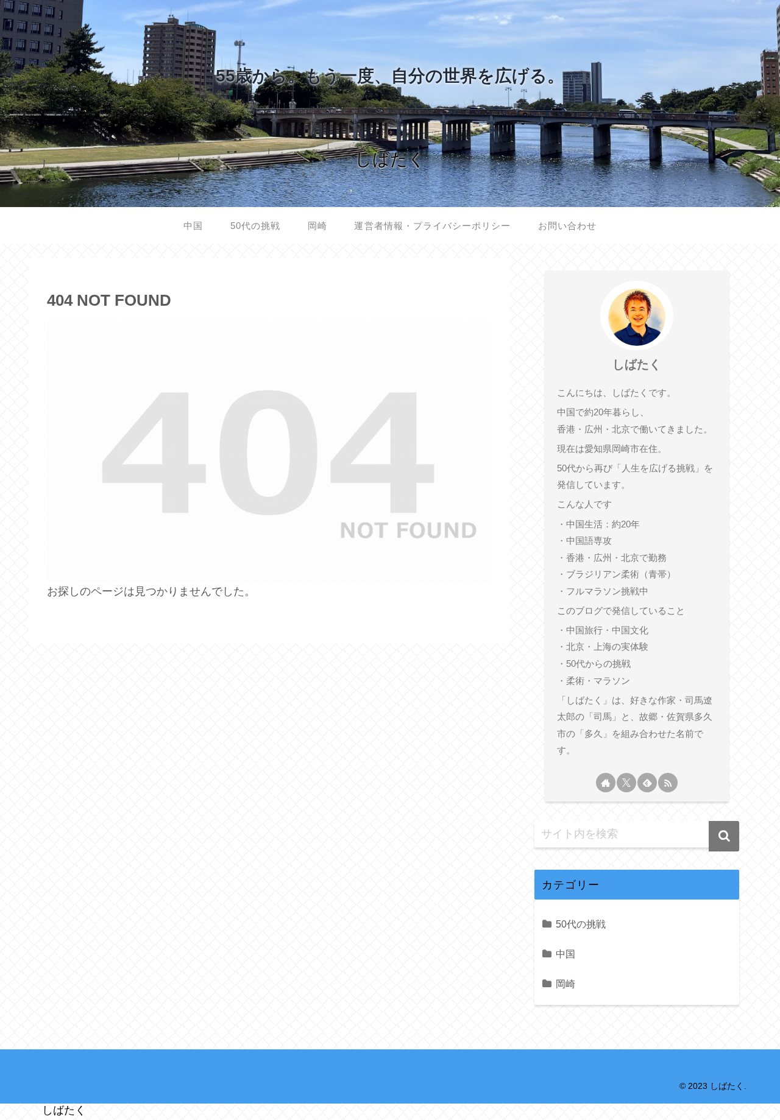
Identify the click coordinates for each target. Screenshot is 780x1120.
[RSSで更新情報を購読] (668, 782)
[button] (724, 836)
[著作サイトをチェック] (605, 782)
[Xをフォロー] (626, 782)
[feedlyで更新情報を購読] (647, 782)
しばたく (636, 364)
